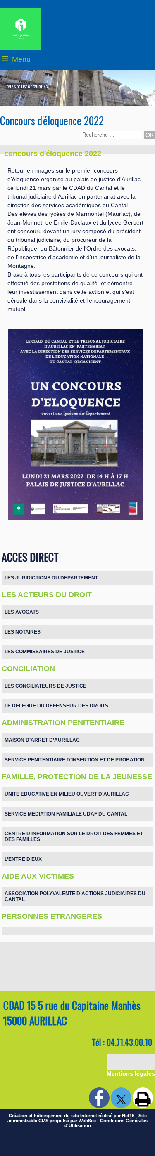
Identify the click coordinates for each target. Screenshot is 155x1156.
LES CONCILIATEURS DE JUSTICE (45, 686)
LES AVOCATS (22, 612)
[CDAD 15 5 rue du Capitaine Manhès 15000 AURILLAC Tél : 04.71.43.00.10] (77, 987)
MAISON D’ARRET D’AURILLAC (42, 740)
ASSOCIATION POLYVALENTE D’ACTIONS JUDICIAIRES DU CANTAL (75, 896)
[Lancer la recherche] (149, 135)
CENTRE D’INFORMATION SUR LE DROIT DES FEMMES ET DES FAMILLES (74, 836)
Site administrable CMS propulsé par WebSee (77, 1118)
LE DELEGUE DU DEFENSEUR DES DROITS (56, 706)
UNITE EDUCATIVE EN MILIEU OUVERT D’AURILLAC (67, 794)
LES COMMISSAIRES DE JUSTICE (45, 652)
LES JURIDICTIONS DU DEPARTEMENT (51, 578)
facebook (99, 1097)
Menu (21, 59)
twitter (121, 1097)
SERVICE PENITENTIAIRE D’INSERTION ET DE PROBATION (75, 760)
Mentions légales (131, 1073)
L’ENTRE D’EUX (23, 859)
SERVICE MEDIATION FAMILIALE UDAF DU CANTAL (66, 814)
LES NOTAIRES (23, 632)
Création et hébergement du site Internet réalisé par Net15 (71, 1115)
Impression (143, 1097)
